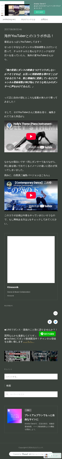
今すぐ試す (39, 12)
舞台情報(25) (8, 306)
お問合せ (44, 19)
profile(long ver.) (9, 19)
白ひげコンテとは (28, 19)
